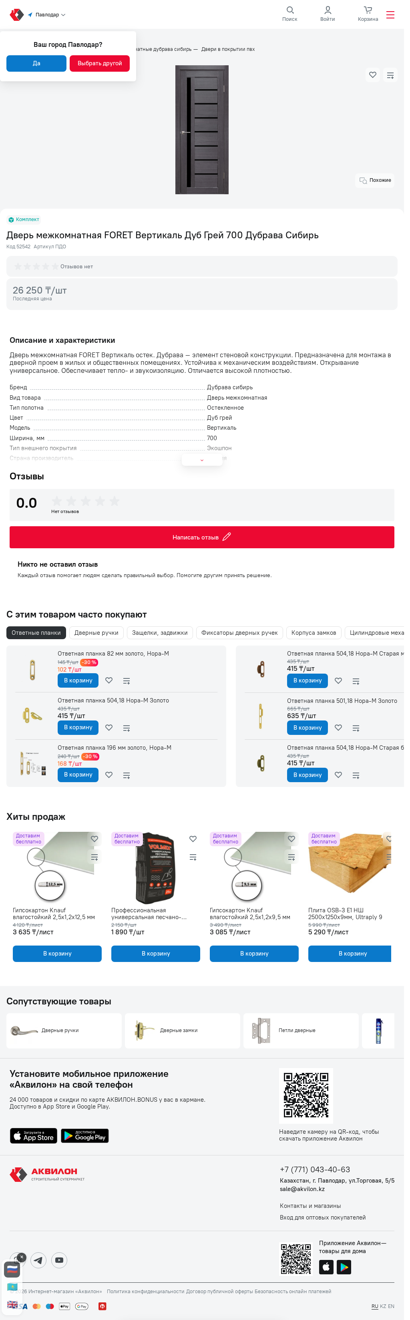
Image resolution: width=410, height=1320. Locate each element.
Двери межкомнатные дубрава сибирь (144, 49)
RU (375, 1306)
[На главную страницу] (48, 1193)
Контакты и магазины (310, 1206)
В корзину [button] (78, 680)
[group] (37, 266)
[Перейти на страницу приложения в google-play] (85, 1136)
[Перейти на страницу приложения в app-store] (34, 1136)
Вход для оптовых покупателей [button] (323, 1217)
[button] (373, 75)
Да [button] (36, 63)
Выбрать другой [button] (100, 63)
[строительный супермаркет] (17, 15)
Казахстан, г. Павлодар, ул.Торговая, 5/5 (337, 1180)
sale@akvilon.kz (302, 1189)
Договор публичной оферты (219, 1291)
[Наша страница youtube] (59, 1260)
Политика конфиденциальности (146, 1291)
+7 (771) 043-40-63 (315, 1169)
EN (391, 1306)
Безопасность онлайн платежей (293, 1291)
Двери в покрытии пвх (228, 49)
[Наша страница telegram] (38, 1260)
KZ (383, 1306)
